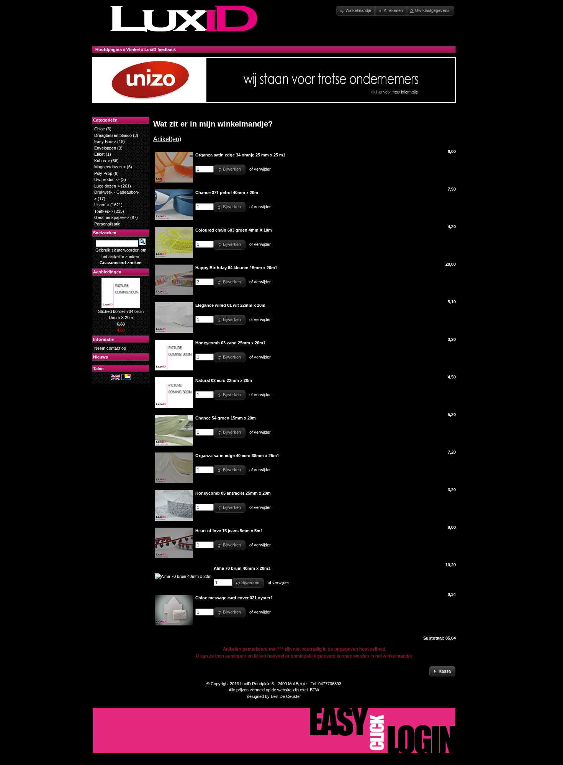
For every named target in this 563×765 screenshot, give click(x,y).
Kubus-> (102, 160)
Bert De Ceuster (286, 696)
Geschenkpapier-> (111, 217)
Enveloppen (105, 148)
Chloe (99, 129)
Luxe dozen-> (107, 186)
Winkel (133, 49)
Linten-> (101, 204)
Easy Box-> (105, 141)
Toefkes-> (103, 211)
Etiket (99, 154)
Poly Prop (103, 173)
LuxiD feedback (160, 49)
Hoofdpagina (108, 49)
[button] (356, 11)
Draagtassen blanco (113, 135)
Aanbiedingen (107, 272)
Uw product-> (106, 179)
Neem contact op (110, 348)
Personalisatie (107, 224)
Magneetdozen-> (110, 167)
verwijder (262, 169)
